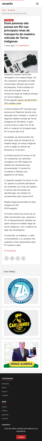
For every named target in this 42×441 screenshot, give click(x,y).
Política (4, 411)
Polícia (4, 407)
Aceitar (21, 437)
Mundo (4, 391)
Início (4, 10)
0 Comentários (22, 45)
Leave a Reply (9, 271)
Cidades (5, 395)
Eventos (5, 418)
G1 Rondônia (10, 251)
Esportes (5, 415)
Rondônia (11, 10)
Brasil (4, 388)
